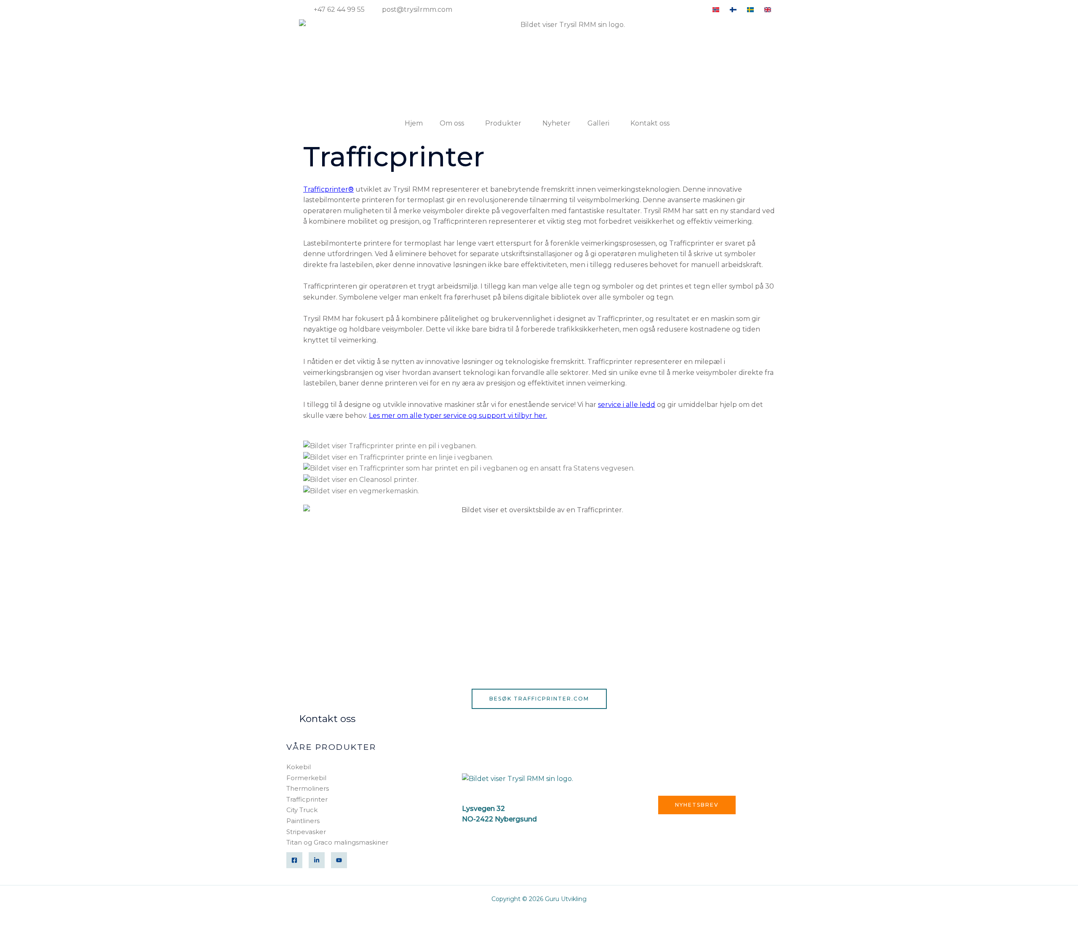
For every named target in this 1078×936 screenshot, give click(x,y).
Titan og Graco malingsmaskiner (337, 842)
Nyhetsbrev (697, 805)
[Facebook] (294, 860)
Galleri (598, 123)
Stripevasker (306, 832)
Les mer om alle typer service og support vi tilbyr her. (458, 416)
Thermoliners (307, 788)
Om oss (452, 123)
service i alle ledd (626, 405)
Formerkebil (306, 778)
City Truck (302, 810)
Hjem (414, 123)
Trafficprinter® (328, 189)
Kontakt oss (650, 123)
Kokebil (298, 767)
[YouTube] (339, 860)
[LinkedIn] (317, 860)
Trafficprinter (307, 799)
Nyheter (556, 123)
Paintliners (303, 821)
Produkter (503, 123)
